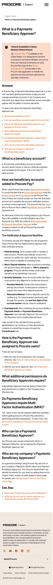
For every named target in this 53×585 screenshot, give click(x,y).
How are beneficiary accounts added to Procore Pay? (27, 120)
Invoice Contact (8, 195)
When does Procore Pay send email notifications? (25, 493)
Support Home (10, 16)
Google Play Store (37, 567)
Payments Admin (39, 221)
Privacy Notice (7, 573)
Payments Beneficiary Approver (17, 224)
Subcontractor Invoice (40, 189)
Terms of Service (20, 573)
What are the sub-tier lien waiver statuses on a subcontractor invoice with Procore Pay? (24, 497)
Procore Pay (20, 53)
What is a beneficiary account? (17, 116)
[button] (46, 4)
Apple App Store (17, 567)
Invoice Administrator (33, 192)
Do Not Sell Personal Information (38, 573)
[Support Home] (26, 4)
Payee (48, 204)
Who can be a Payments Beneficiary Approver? (24, 145)
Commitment (25, 195)
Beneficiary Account (36, 207)
